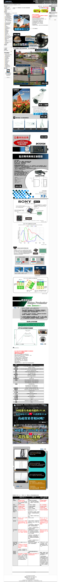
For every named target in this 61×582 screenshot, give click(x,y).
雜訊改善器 (6, 32)
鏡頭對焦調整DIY (7, 65)
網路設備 (6, 29)
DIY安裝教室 (6, 57)
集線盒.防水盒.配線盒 (8, 37)
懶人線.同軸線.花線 (7, 35)
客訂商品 (6, 43)
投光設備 (6, 26)
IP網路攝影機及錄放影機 (9, 4)
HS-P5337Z (18, 4)
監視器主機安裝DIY (7, 56)
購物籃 (55, 4)
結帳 (56, 4)
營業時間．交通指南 (7, 7)
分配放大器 (6, 33)
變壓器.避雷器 (7, 38)
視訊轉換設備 (7, 30)
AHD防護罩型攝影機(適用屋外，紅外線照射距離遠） (8, 21)
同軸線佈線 (6, 62)
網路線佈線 (6, 64)
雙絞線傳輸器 (7, 31)
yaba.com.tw (54, 11)
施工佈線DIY (6, 61)
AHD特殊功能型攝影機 (8, 22)
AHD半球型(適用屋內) (8, 17)
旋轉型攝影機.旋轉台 (7, 23)
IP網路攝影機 (15, 4)
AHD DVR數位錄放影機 (8, 16)
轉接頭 (6, 39)
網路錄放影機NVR (8, 15)
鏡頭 (5, 25)
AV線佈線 (6, 63)
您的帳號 (52, 4)
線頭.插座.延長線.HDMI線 (8, 36)
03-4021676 (28, 575)
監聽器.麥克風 (7, 28)
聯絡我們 (6, 10)
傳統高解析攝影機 (7, 24)
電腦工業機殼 (7, 42)
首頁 (5, 4)
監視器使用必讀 (7, 58)
